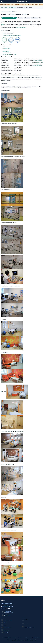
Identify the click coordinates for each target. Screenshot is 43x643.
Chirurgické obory (12, 7)
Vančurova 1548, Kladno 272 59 (7, 606)
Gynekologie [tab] (20, 17)
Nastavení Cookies (33, 639)
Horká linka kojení (6, 51)
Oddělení (6, 7)
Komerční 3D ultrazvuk (7, 53)
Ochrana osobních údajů (24, 639)
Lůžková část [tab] (27, 17)
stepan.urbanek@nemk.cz (37, 58)
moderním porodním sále (21, 22)
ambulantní (12, 22)
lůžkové (7, 22)
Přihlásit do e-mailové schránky (12, 639)
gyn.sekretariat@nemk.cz (37, 63)
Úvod (2, 7)
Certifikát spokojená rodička (8, 33)
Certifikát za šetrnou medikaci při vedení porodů (12, 35)
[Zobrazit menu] (41, 2)
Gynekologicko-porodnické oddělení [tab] (9, 17)
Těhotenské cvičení (6, 48)
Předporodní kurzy (6, 46)
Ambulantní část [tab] (34, 17)
